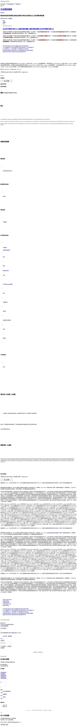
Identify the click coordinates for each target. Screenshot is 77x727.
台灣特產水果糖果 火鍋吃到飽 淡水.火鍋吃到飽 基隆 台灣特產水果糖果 (18, 50)
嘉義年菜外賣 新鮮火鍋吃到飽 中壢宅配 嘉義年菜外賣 (14, 51)
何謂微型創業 (3, 678)
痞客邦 (13, 632)
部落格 (4, 22)
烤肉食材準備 (6, 601)
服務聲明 (49, 710)
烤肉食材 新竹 (6, 270)
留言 (16, 632)
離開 (7, 724)
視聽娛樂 (10, 18)
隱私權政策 (45, 710)
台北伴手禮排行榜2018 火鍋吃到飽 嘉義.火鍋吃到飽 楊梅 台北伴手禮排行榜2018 (28, 29)
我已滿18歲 (3, 724)
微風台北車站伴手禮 (7, 599)
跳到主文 (2, 12)
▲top (1, 638)
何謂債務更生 (3, 676)
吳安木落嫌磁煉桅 (4, 625)
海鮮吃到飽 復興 (6, 250)
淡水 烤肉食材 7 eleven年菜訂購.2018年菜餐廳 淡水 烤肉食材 (15, 48)
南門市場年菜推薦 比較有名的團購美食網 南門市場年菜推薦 (15, 46)
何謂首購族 (2, 673)
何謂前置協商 (3, 672)
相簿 (4, 20)
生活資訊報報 (6, 9)
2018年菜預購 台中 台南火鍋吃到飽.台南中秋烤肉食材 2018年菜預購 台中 (18, 47)
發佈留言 (2, 647)
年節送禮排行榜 (6, 602)
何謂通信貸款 (3, 675)
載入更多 (2, 640)
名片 (4, 23)
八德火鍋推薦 (10, 284)
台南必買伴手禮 (53, 532)
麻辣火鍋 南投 (6, 605)
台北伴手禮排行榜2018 (5, 429)
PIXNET (29, 710)
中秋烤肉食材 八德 (7, 604)
